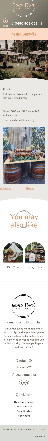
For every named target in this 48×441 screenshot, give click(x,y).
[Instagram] (5, 26)
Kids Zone (13, 267)
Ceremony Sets (24, 406)
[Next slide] (42, 256)
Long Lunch (35, 267)
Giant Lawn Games (24, 402)
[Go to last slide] (6, 256)
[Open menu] (42, 23)
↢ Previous (5, 188)
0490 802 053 (26, 375)
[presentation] (13, 252)
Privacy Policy (39, 429)
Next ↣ (30, 188)
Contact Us (24, 415)
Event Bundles (24, 411)
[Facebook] (5, 20)
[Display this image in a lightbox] (24, 155)
